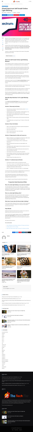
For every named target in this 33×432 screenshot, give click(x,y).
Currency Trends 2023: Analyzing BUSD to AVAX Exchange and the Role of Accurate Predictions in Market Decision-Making (23, 280)
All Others (3, 333)
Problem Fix (3, 354)
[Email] (3, 50)
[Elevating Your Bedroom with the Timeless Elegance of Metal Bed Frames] (24, 249)
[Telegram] (3, 48)
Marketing (3, 350)
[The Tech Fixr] (16, 1)
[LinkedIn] (3, 44)
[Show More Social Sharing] (26, 15)
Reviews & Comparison (5, 361)
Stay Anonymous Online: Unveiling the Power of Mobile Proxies (8, 254)
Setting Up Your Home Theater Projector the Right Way (9, 296)
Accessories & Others (5, 6)
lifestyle (3, 347)
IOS (2, 343)
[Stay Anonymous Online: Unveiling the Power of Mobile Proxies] (9, 249)
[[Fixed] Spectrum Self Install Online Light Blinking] (16, 26)
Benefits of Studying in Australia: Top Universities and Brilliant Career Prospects (13, 303)
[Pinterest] (3, 46)
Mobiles (3, 351)
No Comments (14, 12)
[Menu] (2, 1)
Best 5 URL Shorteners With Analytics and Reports (9, 298)
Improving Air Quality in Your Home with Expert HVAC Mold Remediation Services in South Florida (15, 300)
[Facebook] (3, 40)
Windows (3, 368)
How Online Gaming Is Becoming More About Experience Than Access (11, 385)
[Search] (30, 1)
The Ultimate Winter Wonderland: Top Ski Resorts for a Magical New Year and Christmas (8, 280)
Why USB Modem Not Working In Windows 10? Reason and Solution (18, 225)
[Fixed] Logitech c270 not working (12, 226)
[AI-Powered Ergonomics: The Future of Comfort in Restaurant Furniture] (9, 261)
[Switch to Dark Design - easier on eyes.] (29, 1)
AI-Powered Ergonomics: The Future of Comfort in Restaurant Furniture (8, 267)
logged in (8, 288)
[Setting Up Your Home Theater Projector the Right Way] (4, 311)
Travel (3, 365)
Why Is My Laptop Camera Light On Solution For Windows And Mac (18, 228)
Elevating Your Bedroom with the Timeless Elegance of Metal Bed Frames (24, 254)
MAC (2, 348)
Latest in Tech (4, 344)
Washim (5, 12)
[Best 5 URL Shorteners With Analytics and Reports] (4, 316)
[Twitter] (3, 42)
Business (3, 336)
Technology (3, 362)
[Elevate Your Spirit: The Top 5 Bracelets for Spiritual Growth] (24, 261)
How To (3, 337)
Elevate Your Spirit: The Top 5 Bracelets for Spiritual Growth (24, 267)
